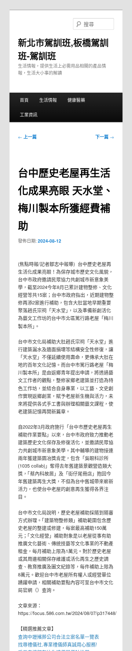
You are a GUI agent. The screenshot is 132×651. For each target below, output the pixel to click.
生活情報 (48, 100)
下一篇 (104, 136)
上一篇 (27, 136)
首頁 (24, 100)
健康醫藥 (76, 100)
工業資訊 (28, 114)
